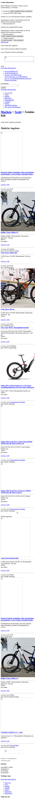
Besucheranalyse (8, 34)
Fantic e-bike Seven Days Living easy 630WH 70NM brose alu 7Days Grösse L (16, 491)
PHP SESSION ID (9, 24)
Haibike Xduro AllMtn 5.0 (9, 232)
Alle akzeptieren (18, 40)
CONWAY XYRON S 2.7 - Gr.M (11, 732)
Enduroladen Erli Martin (17, 402)
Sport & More (14, 745)
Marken (6, 112)
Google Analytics (8, 38)
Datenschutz (4, 42)
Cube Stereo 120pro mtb (9, 253)
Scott (18, 112)
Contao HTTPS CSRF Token (12, 13)
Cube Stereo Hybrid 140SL (10, 558)
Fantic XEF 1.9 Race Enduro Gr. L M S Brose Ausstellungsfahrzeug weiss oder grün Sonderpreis (17, 386)
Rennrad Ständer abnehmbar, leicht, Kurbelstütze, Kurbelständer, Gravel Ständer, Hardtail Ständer (17, 173)
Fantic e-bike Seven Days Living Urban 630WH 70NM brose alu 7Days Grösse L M (16, 442)
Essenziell (6, 11)
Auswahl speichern (7, 40)
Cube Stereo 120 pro (7, 309)
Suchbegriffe (5, 83)
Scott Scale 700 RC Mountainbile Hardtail (14, 327)
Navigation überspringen (8, 68)
